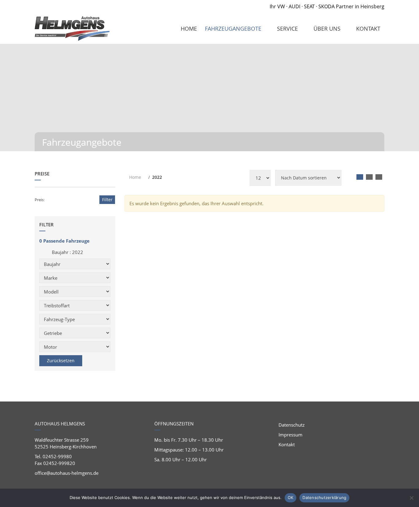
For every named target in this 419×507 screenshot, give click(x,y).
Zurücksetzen (61, 360)
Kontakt (287, 444)
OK (291, 497)
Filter (107, 199)
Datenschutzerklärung (324, 497)
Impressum (290, 435)
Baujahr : (67, 252)
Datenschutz (292, 425)
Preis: (39, 199)
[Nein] (411, 498)
